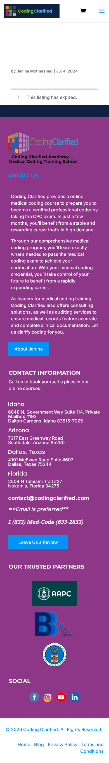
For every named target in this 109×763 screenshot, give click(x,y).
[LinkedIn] (75, 697)
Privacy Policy (63, 744)
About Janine (29, 349)
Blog (39, 744)
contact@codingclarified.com (48, 498)
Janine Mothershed (35, 71)
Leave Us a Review (38, 542)
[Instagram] (48, 697)
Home (24, 744)
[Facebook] (34, 697)
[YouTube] (61, 697)
